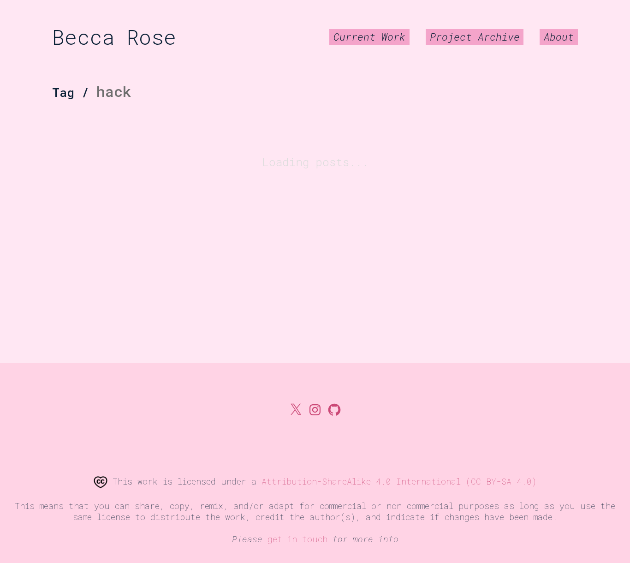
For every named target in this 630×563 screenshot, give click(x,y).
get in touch (297, 539)
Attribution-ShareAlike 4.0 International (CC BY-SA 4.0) (399, 481)
